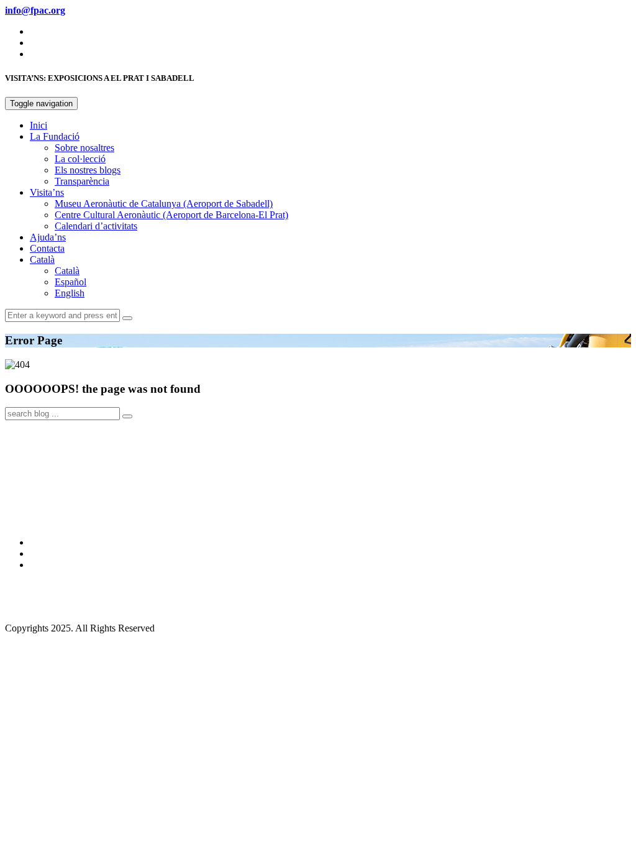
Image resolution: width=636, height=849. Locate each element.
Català (42, 259)
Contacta (47, 248)
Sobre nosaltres (84, 147)
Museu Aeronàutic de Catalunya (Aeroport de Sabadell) (164, 203)
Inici (38, 125)
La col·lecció (80, 159)
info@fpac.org (33, 607)
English (69, 293)
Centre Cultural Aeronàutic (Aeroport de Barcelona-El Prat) (171, 214)
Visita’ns (47, 192)
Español (70, 282)
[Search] (127, 318)
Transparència (82, 181)
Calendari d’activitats (96, 226)
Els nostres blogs (87, 170)
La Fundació (55, 136)
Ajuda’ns (48, 237)
